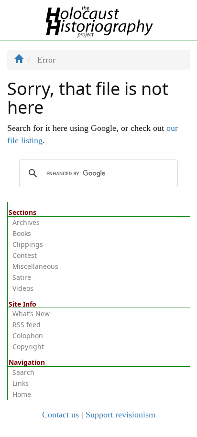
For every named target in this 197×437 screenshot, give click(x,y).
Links (20, 383)
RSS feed (26, 324)
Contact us (60, 414)
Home (21, 394)
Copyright (28, 346)
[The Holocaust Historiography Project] (99, 19)
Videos (22, 288)
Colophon (27, 335)
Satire (21, 277)
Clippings (27, 244)
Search (23, 372)
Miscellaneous (35, 266)
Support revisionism (120, 414)
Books (21, 233)
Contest (24, 255)
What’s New (31, 313)
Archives (26, 222)
